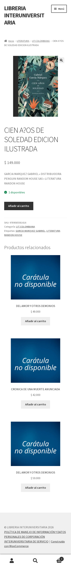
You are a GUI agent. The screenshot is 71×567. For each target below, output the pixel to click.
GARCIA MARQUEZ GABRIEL (30, 230)
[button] (61, 60)
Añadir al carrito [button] (35, 321)
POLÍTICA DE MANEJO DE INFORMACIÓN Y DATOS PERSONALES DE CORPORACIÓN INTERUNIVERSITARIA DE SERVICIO (35, 536)
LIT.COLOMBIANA (41, 41)
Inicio (11, 41)
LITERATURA (23, 41)
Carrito (54, 557)
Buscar (35, 561)
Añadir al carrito (18, 206)
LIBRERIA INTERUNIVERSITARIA (24, 15)
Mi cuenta (12, 561)
